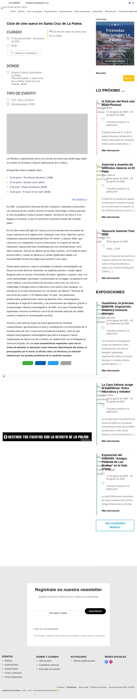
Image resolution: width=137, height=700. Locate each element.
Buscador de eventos (49, 669)
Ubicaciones (45, 661)
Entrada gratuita (19, 104)
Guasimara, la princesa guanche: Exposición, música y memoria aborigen (118, 308)
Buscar (128, 78)
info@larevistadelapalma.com (37, 3)
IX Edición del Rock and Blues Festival (118, 103)
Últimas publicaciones (84, 661)
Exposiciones (11, 669)
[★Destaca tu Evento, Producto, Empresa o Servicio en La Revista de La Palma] (47, 440)
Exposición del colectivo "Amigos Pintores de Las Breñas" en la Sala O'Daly (114, 462)
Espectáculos (11, 664)
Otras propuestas (13, 677)
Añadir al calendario (25, 53)
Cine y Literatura (25, 100)
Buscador (101, 73)
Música (8, 660)
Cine (13, 100)
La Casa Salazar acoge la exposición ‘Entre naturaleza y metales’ (117, 388)
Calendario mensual (49, 665)
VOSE (32, 104)
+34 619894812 (14, 3)
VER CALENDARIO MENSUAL (115, 525)
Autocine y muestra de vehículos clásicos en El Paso (118, 168)
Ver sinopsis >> (80, 199)
